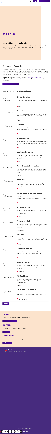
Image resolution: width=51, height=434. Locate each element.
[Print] (10, 431)
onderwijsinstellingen (17, 78)
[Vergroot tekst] (15, 431)
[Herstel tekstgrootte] (18, 431)
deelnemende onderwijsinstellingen (35, 77)
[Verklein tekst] (13, 431)
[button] (30, 1)
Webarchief (25, 431)
